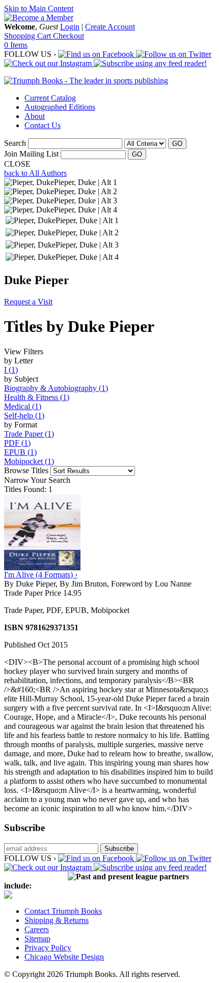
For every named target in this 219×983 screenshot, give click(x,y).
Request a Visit (28, 301)
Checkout (68, 36)
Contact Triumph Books (63, 911)
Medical (22, 406)
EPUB (20, 452)
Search (15, 143)
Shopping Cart (28, 36)
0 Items (16, 45)
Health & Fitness (36, 397)
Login (69, 26)
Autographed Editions (59, 107)
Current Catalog (50, 98)
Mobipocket (29, 461)
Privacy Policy (47, 947)
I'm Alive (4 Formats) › (40, 574)
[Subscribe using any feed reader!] (150, 63)
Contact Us (42, 125)
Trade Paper (29, 433)
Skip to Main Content (38, 8)
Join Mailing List (31, 153)
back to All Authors (35, 173)
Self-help (24, 415)
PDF (17, 443)
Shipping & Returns (56, 920)
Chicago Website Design (64, 957)
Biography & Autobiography (56, 388)
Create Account (110, 26)
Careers (36, 929)
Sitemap (37, 938)
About (34, 116)
